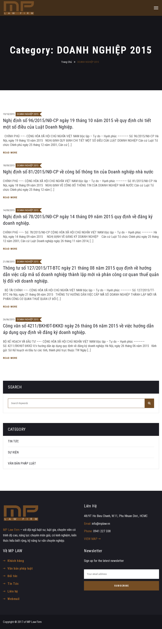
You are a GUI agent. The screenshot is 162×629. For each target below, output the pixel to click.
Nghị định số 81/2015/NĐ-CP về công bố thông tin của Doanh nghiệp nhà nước (78, 172)
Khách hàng (16, 561)
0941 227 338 (102, 531)
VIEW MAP (91, 539)
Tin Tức (13, 584)
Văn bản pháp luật (20, 568)
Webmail (13, 599)
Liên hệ (13, 591)
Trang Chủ (66, 61)
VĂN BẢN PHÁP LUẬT (22, 463)
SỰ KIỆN (13, 452)
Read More (10, 152)
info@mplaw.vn (101, 524)
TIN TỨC (13, 441)
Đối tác (12, 576)
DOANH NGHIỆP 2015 (27, 114)
